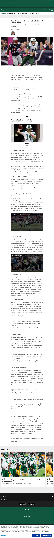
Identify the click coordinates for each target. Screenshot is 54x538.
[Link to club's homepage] (2, 9)
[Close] (51, 526)
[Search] (49, 10)
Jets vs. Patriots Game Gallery (22, 120)
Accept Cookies (36, 535)
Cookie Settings (4, 535)
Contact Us (27, 520)
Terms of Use (27, 523)
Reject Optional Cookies (46, 535)
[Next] (33, 143)
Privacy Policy (27, 516)
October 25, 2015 (34, 327)
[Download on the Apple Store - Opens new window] (22, 504)
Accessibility (27, 518)
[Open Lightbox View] (27, 136)
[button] (27, 222)
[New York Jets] (27, 510)
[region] (27, 531)
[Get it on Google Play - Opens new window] (31, 504)
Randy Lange (18, 31)
